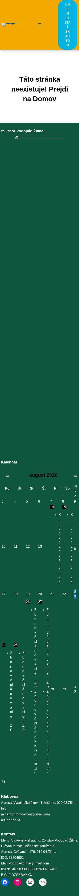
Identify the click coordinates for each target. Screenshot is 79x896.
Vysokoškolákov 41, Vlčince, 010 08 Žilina (44, 802)
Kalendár (9, 462)
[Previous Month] (7, 476)
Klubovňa (9, 796)
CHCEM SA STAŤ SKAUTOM (67, 24)
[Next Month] (75, 476)
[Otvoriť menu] (39, 24)
